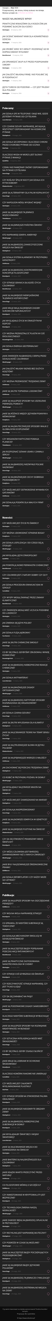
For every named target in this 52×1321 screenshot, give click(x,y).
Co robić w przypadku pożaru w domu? (23, 777)
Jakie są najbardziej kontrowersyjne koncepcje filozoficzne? (22, 271)
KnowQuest (6, 1067)
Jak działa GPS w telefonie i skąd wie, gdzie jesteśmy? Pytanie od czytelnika (25, 115)
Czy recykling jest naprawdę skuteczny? (24, 1232)
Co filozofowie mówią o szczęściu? (21, 1185)
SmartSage (6, 173)
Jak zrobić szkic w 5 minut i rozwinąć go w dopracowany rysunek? (25, 50)
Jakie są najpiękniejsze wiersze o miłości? (24, 757)
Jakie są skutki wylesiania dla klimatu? (23, 722)
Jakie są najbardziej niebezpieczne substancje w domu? (20, 1123)
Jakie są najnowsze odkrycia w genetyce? (24, 819)
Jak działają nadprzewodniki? (18, 809)
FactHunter (6, 636)
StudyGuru (5, 420)
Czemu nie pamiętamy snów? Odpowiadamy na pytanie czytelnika (25, 169)
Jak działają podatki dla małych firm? (22, 502)
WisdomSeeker (7, 186)
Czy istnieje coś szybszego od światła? (23, 973)
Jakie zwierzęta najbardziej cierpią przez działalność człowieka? (24, 357)
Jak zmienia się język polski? (16, 622)
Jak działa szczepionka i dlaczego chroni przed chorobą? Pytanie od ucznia (25, 143)
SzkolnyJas (5, 30)
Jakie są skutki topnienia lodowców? (22, 391)
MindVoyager (6, 228)
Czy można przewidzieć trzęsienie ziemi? (24, 381)
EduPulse (5, 148)
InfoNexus (5, 263)
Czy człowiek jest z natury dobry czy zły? (24, 575)
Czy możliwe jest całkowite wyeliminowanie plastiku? (17, 1085)
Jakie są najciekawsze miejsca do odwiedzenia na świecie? (19, 1148)
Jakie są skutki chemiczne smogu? (20, 642)
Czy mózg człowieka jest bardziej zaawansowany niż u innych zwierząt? (23, 853)
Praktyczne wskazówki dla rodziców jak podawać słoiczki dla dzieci (24, 25)
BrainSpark (6, 276)
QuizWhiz (5, 161)
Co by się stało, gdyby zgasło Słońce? (22, 1051)
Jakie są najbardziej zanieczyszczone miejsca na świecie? (22, 246)
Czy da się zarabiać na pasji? (17, 996)
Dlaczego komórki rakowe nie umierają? (24, 1073)
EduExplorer (6, 135)
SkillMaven (6, 870)
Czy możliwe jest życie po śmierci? (20, 523)
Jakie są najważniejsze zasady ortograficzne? (18, 689)
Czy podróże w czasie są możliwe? (20, 1242)
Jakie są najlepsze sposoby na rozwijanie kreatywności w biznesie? (24, 1027)
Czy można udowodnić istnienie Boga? (23, 532)
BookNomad (6, 55)
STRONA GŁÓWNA (25, 13)
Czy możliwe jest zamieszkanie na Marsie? (24, 799)
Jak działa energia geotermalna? (20, 346)
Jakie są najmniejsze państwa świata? (22, 225)
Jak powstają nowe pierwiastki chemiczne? (25, 565)
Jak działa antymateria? (15, 677)
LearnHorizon (6, 120)
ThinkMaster (6, 218)
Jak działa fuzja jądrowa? (16, 632)
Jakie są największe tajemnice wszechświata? (18, 214)
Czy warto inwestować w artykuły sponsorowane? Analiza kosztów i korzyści (25, 1310)
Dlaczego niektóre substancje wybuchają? (25, 1016)
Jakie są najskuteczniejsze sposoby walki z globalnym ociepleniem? (25, 428)
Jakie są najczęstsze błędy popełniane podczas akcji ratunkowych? (22, 950)
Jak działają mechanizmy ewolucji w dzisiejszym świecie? (22, 937)
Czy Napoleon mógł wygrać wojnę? (21, 202)
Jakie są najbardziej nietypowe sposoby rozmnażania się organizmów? (23, 701)
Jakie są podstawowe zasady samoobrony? (25, 1006)
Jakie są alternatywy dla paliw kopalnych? (25, 192)
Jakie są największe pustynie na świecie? (23, 829)
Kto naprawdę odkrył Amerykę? (19, 234)
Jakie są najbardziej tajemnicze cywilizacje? (26, 1277)
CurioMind (5, 591)
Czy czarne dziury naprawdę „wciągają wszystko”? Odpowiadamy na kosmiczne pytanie (24, 129)
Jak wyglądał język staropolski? (19, 555)
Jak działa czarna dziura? (16, 712)
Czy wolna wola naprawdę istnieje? (22, 913)
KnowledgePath (7, 339)
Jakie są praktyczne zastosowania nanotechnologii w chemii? (20, 962)
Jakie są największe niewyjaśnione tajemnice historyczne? (20, 297)
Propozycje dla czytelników (26, 1314)
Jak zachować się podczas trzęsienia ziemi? (25, 767)
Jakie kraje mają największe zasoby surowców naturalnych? (21, 309)
